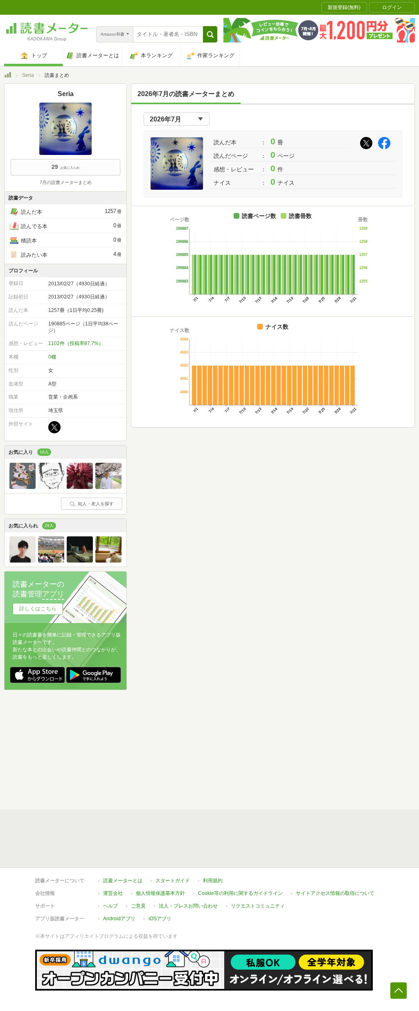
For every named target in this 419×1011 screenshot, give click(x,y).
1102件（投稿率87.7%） (76, 343)
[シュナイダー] (51, 560)
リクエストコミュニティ (258, 905)
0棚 (52, 357)
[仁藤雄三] (108, 487)
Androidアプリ (119, 918)
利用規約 (213, 880)
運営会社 (113, 893)
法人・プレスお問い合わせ (188, 905)
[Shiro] (22, 560)
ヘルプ (110, 905)
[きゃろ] (22, 487)
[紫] (80, 487)
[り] (80, 560)
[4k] (51, 487)
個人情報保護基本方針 (160, 893)
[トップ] (7, 76)
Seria (28, 75)
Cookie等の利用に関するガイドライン (240, 893)
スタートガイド (172, 880)
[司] (108, 560)
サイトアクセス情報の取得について (335, 893)
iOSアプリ (160, 918)
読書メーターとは (122, 880)
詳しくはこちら (37, 608)
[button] (210, 34)
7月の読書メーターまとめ (66, 182)
